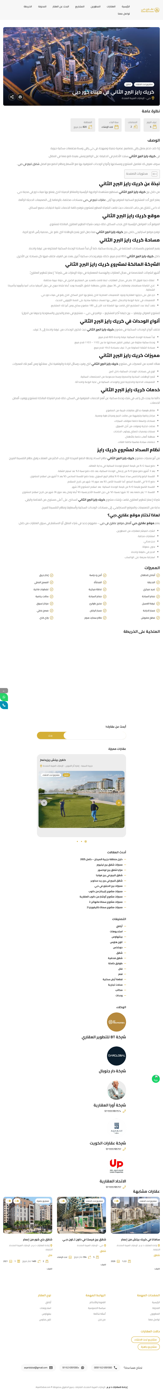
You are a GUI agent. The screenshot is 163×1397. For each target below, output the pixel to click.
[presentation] (44, 803)
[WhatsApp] (4, 697)
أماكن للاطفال (147, 575)
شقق (128, 84)
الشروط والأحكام (98, 1302)
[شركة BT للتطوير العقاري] (116, 1022)
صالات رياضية (42, 596)
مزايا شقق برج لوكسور (110, 870)
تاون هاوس (116, 942)
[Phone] (4, 705)
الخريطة (28, 6)
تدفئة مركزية (95, 589)
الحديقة (151, 582)
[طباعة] (20, 97)
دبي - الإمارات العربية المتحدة (90, 1245)
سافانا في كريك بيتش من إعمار (140, 1239)
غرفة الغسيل (148, 604)
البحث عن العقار (61, 6)
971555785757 (113, 1149)
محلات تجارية (115, 984)
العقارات (111, 6)
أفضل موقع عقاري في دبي (115, 523)
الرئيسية (126, 6)
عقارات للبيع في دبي (94, 199)
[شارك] (12, 97)
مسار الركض (96, 611)
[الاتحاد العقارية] (116, 1166)
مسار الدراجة (149, 611)
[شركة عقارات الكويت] (116, 1128)
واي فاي (44, 618)
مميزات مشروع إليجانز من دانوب (106, 891)
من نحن (102, 1319)
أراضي (119, 926)
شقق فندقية (115, 958)
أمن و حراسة (95, 575)
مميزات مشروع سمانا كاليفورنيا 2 (105, 907)
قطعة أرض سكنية (113, 979)
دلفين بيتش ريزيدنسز (53, 759)
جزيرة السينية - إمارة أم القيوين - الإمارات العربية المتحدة (67, 766)
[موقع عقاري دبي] (150, 9)
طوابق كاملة (115, 963)
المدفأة (98, 582)
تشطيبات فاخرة (41, 589)
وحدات (119, 995)
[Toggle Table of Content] (152, 174)
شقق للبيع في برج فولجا (109, 875)
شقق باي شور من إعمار (37, 1239)
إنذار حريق (44, 575)
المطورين (96, 6)
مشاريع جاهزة (43, 1201)
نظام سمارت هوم (93, 618)
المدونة (42, 6)
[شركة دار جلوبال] (116, 1056)
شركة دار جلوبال (112, 1071)
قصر (120, 974)
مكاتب (119, 990)
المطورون (155, 1313)
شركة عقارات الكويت (108, 1143)
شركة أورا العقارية (110, 1105)
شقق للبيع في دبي (28, 164)
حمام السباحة (148, 596)
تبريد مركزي (149, 589)
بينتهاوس (117, 936)
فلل (120, 968)
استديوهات (116, 931)
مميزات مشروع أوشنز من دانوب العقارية (101, 896)
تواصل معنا (124, 13)
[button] (86, 841)
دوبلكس (118, 947)
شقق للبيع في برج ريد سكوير (107, 880)
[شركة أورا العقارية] (116, 1090)
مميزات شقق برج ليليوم (110, 864)
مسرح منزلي (43, 611)
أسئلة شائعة (99, 1313)
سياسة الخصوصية (97, 1308)
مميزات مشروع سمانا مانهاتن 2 (106, 902)
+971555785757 (112, 1111)
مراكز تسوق (42, 604)
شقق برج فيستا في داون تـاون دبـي (84, 1239)
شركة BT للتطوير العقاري (104, 1037)
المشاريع (80, 6)
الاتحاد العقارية (113, 1181)
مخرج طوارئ (95, 604)
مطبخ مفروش (148, 618)
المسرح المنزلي (41, 582)
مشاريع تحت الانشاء (144, 84)
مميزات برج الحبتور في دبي (108, 886)
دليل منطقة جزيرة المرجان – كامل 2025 (101, 859)
